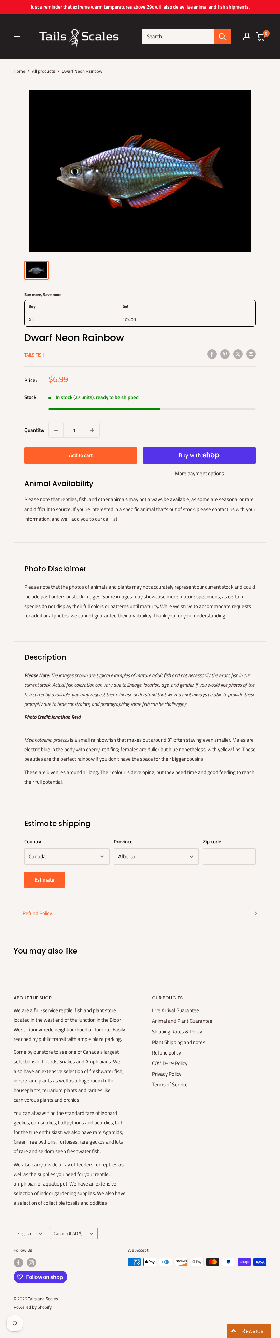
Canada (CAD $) (68, 1233)
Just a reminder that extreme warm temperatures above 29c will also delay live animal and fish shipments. (140, 6)
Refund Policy (37, 913)
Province (123, 841)
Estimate (44, 880)
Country (32, 841)
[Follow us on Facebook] (18, 1262)
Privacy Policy (166, 1074)
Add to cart (81, 455)
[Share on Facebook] (212, 354)
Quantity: (34, 430)
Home (19, 71)
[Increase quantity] (92, 430)
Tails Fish (34, 354)
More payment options (199, 473)
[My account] (246, 36)
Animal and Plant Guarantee (182, 1021)
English (24, 1233)
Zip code (212, 841)
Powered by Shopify (33, 1307)
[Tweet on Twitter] (238, 354)
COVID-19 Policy (169, 1063)
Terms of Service (170, 1084)
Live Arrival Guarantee (175, 1010)
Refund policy (166, 1053)
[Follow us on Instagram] (31, 1262)
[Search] (222, 36)
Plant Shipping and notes (178, 1042)
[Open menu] (17, 36)
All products (43, 71)
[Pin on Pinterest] (225, 354)
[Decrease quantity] (56, 430)
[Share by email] (251, 354)
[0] (260, 36)
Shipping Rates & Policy (177, 1031)
